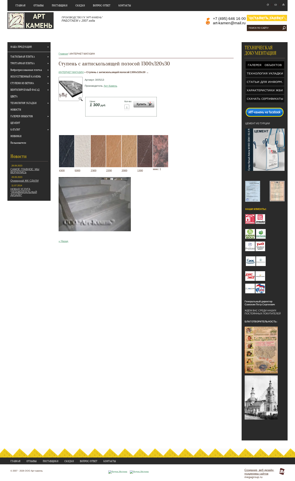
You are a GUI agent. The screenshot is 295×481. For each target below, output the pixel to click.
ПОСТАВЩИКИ (59, 5)
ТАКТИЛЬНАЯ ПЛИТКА (22, 56)
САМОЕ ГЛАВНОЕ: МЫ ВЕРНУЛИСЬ (24, 171)
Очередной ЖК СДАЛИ (24, 180)
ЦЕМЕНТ (15, 123)
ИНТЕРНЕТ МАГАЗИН (71, 72)
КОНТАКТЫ (124, 5)
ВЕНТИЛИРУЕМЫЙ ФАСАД (25, 90)
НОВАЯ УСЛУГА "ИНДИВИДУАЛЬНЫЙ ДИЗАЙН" (23, 192)
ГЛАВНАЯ (20, 5)
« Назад (63, 241)
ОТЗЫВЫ (39, 5)
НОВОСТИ (15, 109)
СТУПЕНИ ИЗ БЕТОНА (22, 83)
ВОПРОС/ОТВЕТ (101, 5)
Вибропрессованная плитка (26, 70)
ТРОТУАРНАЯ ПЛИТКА (22, 63)
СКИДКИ (80, 5)
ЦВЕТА (13, 96)
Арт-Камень (110, 86)
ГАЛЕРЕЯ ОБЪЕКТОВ (21, 116)
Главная (63, 53)
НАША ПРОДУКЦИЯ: (21, 47)
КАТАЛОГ (15, 129)
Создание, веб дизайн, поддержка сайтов (259, 471)
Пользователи (18, 143)
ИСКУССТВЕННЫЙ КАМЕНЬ (25, 76)
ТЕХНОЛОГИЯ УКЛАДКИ (23, 103)
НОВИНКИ (15, 136)
